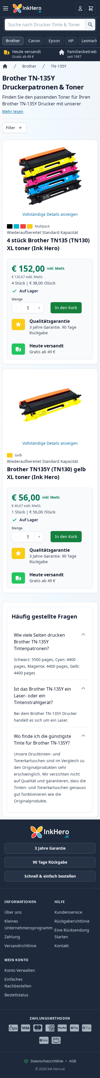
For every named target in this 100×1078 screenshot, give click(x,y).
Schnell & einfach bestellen (50, 876)
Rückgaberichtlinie (71, 921)
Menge (17, 299)
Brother (13, 40)
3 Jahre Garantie (50, 848)
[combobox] (50, 24)
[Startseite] (5, 66)
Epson (54, 40)
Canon (34, 40)
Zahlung (12, 936)
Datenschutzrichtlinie (47, 1061)
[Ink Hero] (27, 8)
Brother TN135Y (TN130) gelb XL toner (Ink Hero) (46, 473)
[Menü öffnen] (5, 8)
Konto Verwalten (19, 970)
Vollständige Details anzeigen (50, 214)
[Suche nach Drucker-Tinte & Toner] (90, 24)
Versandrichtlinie (20, 945)
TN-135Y (58, 66)
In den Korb (68, 309)
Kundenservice (68, 912)
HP (70, 40)
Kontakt (61, 945)
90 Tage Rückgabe (50, 862)
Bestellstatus (16, 995)
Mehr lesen (12, 111)
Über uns (13, 912)
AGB (72, 1061)
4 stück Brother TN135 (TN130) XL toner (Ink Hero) (48, 244)
